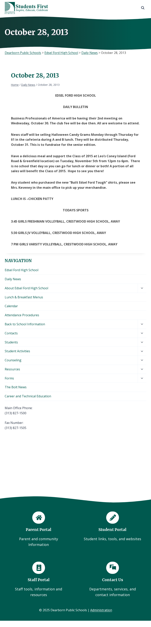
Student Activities (17, 351)
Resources (12, 369)
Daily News (13, 279)
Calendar (11, 306)
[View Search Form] (142, 7)
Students (11, 342)
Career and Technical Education (28, 396)
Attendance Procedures (22, 315)
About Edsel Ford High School (26, 288)
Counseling (13, 360)
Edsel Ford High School (21, 270)
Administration (101, 610)
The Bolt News (16, 387)
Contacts (11, 333)
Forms (9, 378)
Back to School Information (25, 324)
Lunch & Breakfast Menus (24, 297)
